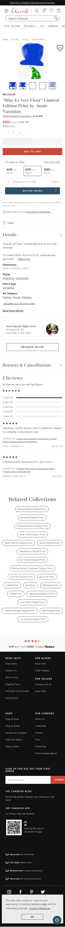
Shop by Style (12, 719)
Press (37, 739)
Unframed (8, 287)
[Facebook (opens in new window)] (20, 891)
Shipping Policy (12, 684)
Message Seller (32, 347)
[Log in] (30, 10)
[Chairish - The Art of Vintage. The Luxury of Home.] (20, 11)
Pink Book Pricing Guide (17, 691)
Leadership (40, 726)
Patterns (27, 297)
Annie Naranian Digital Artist (17, 116)
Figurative (8, 278)
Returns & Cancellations (32, 365)
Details (32, 235)
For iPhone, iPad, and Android (19, 813)
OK (32, 916)
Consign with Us (43, 684)
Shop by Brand (12, 726)
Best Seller (9, 94)
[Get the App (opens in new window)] (13, 827)
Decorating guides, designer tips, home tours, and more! (30, 798)
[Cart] (58, 11)
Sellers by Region (13, 739)
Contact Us (11, 670)
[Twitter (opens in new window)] (43, 891)
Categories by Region (15, 732)
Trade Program (42, 670)
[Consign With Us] (44, 11)
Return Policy (11, 677)
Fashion (7, 297)
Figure (16, 297)
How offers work (52, 161)
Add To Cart (32, 151)
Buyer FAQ (40, 663)
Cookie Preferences (39, 908)
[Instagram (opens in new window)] (9, 891)
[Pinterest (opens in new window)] (32, 891)
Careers (39, 732)
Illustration (22, 278)
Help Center (11, 663)
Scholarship (40, 746)
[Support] (57, 920)
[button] (7, 10)
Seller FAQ (40, 691)
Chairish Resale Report (46, 753)
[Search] (56, 18)
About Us (39, 719)
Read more (24, 259)
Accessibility (11, 698)
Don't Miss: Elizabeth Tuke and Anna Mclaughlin (32, 2)
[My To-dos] (36, 11)
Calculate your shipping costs (19, 303)
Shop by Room (12, 746)
